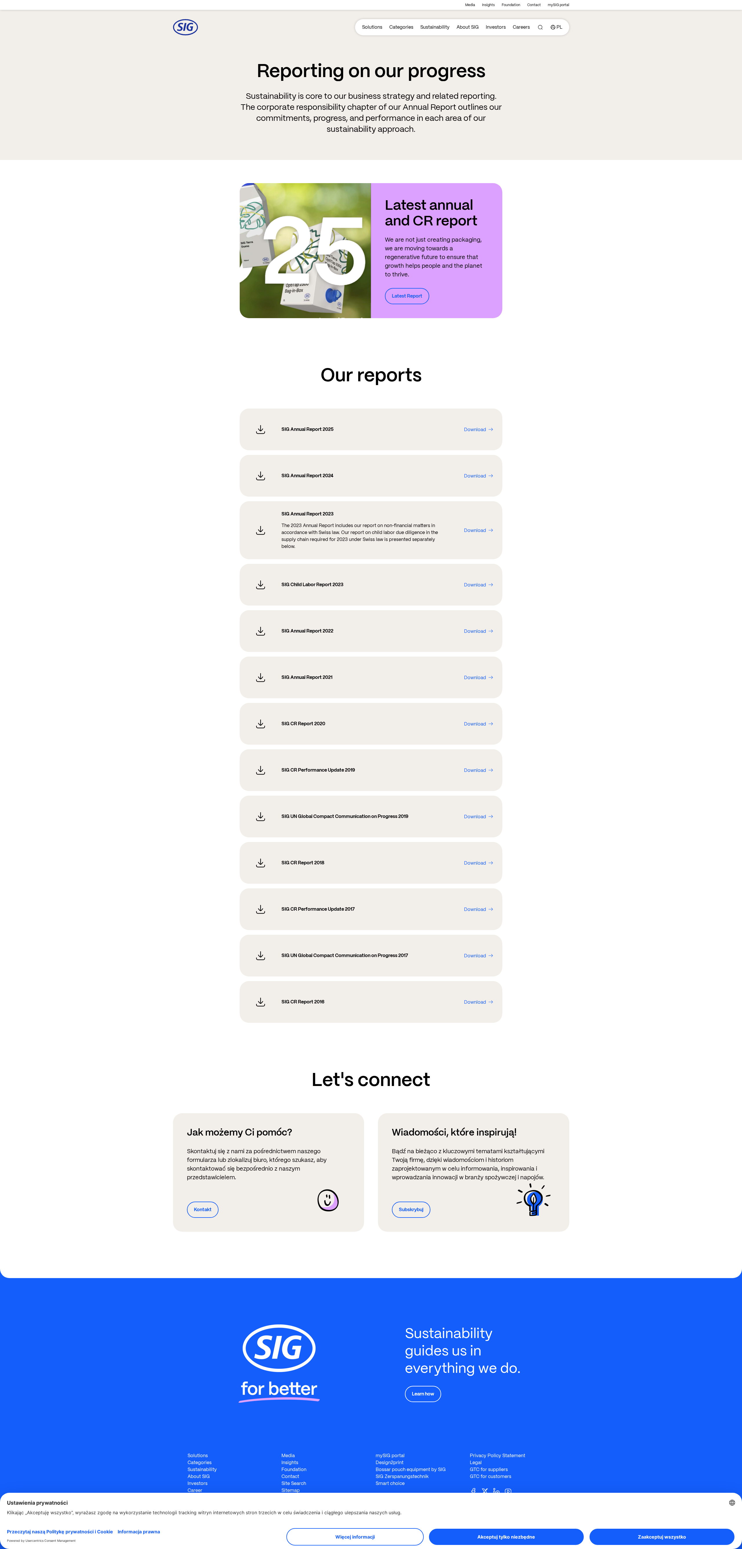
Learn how (423, 1394)
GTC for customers (490, 1476)
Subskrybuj (411, 1210)
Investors (496, 27)
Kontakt (203, 1210)
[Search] (540, 27)
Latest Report (407, 296)
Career (195, 1490)
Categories (401, 27)
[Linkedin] (499, 1491)
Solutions (372, 27)
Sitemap (290, 1490)
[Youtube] (510, 1491)
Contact (534, 5)
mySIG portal (558, 5)
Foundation (511, 5)
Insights (488, 5)
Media (470, 5)
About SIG (468, 27)
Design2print (389, 1462)
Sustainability (435, 27)
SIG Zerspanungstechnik (402, 1476)
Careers (521, 27)
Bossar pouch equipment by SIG (411, 1469)
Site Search (293, 1483)
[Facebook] (475, 1491)
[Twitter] (487, 1491)
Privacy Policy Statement (497, 1456)
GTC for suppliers (489, 1469)
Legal (476, 1462)
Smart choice (390, 1483)
